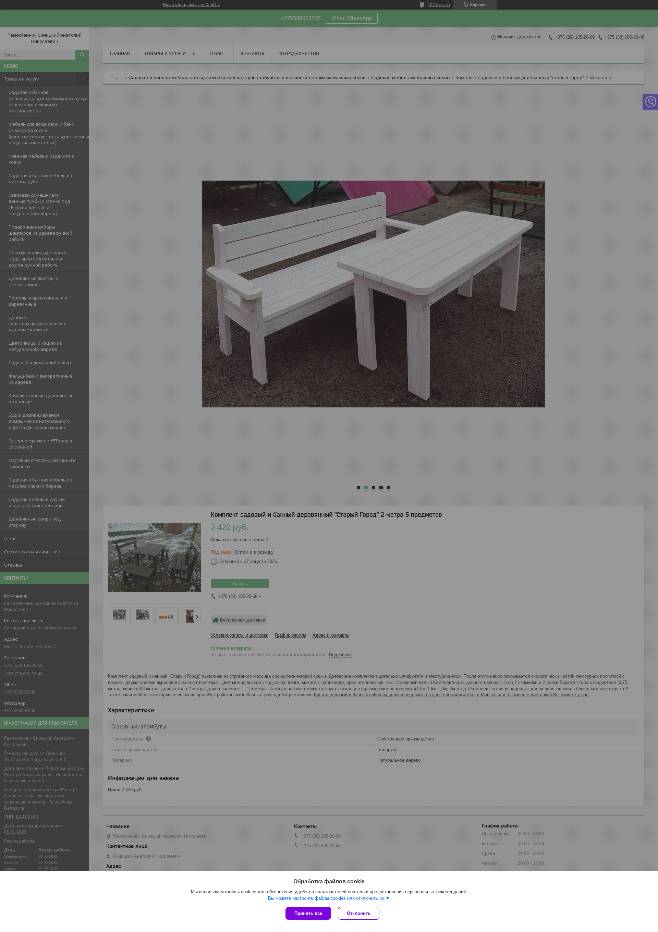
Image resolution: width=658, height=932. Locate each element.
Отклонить (358, 913)
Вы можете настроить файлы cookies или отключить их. (327, 898)
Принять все (308, 913)
